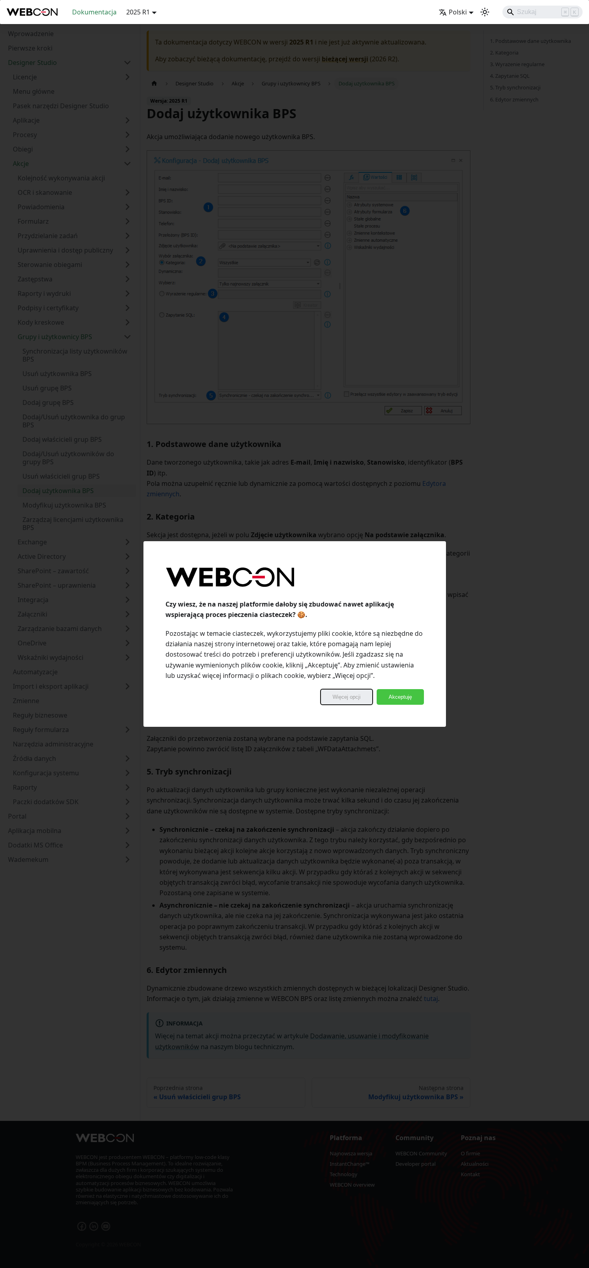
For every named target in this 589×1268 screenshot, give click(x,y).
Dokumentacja (94, 12)
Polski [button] (458, 12)
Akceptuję (400, 697)
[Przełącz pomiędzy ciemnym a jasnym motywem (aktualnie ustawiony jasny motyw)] (484, 12)
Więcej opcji (347, 697)
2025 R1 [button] (138, 12)
